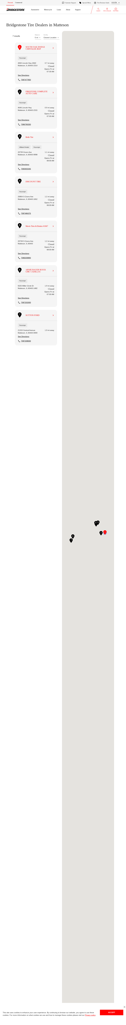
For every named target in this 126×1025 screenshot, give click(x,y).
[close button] (124, 1006)
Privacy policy (88, 1015)
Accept (112, 1012)
